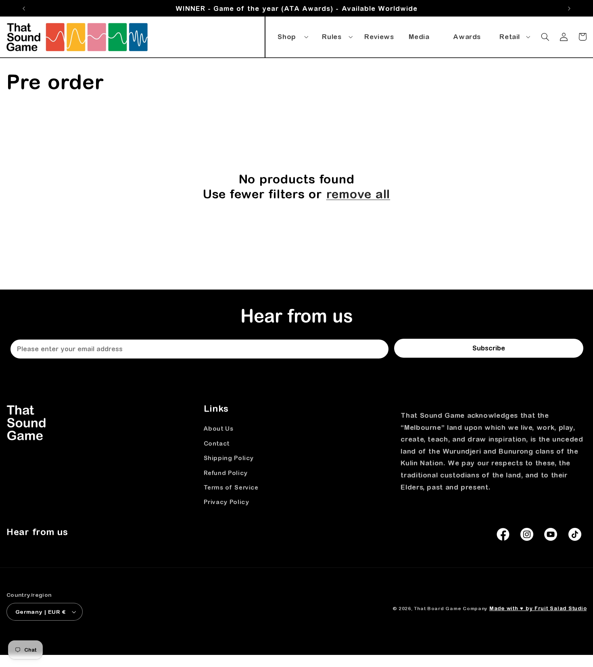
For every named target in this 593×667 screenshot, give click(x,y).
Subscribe (488, 348)
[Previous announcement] (24, 8)
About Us (219, 428)
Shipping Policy (229, 457)
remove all (358, 194)
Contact (217, 443)
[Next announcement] (569, 8)
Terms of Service (231, 487)
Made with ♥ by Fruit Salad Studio (538, 608)
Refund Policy (226, 472)
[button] (291, 35)
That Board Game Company (450, 608)
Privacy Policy (226, 501)
